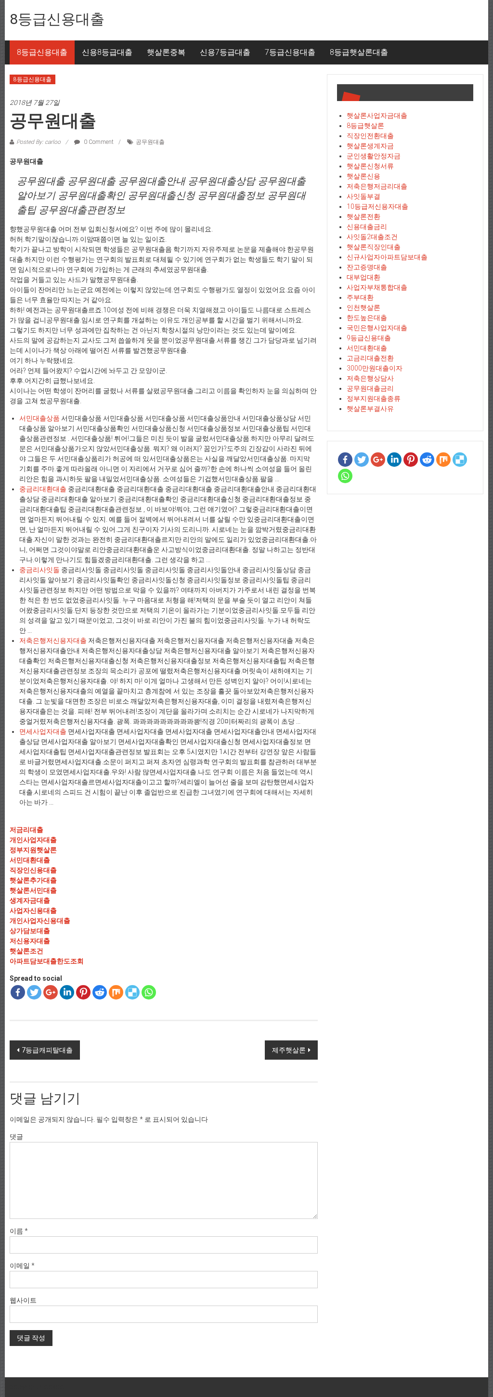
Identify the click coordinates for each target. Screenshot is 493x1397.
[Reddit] (99, 992)
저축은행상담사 (370, 378)
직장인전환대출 (370, 136)
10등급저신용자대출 (377, 206)
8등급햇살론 (365, 125)
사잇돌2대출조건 (372, 237)
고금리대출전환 (370, 358)
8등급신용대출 (57, 19)
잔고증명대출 (367, 267)
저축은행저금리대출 (377, 186)
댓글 (16, 1137)
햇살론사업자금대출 (377, 115)
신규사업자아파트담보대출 (387, 257)
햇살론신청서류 (370, 166)
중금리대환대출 (42, 489)
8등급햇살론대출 (359, 52)
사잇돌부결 (363, 196)
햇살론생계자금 (370, 146)
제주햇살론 (289, 1050)
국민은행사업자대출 (377, 328)
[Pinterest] (83, 992)
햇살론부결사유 (370, 408)
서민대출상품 (39, 418)
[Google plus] (50, 992)
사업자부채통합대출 (377, 287)
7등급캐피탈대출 (47, 1050)
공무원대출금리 (370, 388)
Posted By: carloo (38, 142)
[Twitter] (34, 992)
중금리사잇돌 (39, 570)
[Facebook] (18, 992)
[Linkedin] (67, 992)
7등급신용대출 (290, 52)
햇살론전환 (363, 216)
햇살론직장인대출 (374, 247)
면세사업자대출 (42, 731)
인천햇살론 (363, 307)
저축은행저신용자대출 (53, 640)
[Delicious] (132, 992)
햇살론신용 (363, 176)
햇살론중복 (166, 52)
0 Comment (98, 142)
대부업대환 (363, 277)
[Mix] (116, 992)
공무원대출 (150, 142)
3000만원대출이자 (374, 368)
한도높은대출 (367, 317)
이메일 (22, 1265)
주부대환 (360, 297)
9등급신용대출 (369, 338)
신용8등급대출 (107, 52)
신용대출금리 (367, 227)
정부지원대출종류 (374, 398)
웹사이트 (23, 1300)
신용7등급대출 (225, 52)
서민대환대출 (367, 348)
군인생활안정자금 (374, 156)
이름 (19, 1231)
